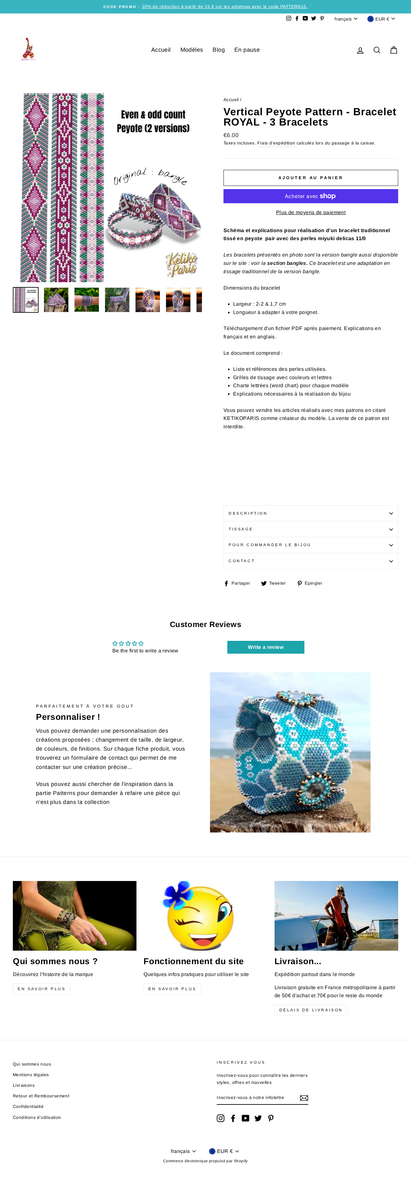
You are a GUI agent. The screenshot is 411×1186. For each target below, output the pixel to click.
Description (248, 513)
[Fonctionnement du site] (205, 916)
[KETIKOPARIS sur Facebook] (233, 1118)
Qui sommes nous (32, 1064)
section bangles (286, 263)
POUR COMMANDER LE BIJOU (270, 545)
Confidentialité (28, 1106)
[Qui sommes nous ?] (74, 916)
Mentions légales (31, 1074)
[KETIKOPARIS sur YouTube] (245, 1118)
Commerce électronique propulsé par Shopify (205, 1161)
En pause (247, 50)
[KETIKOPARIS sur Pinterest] (271, 1118)
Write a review (266, 647)
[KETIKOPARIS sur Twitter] (258, 1118)
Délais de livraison (311, 1010)
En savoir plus (42, 989)
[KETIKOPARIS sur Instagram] (220, 1118)
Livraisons (24, 1085)
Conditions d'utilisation (37, 1117)
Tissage (241, 529)
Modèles (191, 50)
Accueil (161, 50)
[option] (205, 6)
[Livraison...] (336, 916)
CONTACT (242, 561)
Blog (219, 50)
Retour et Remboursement (41, 1096)
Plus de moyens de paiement (310, 212)
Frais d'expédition (276, 143)
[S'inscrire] (304, 1098)
